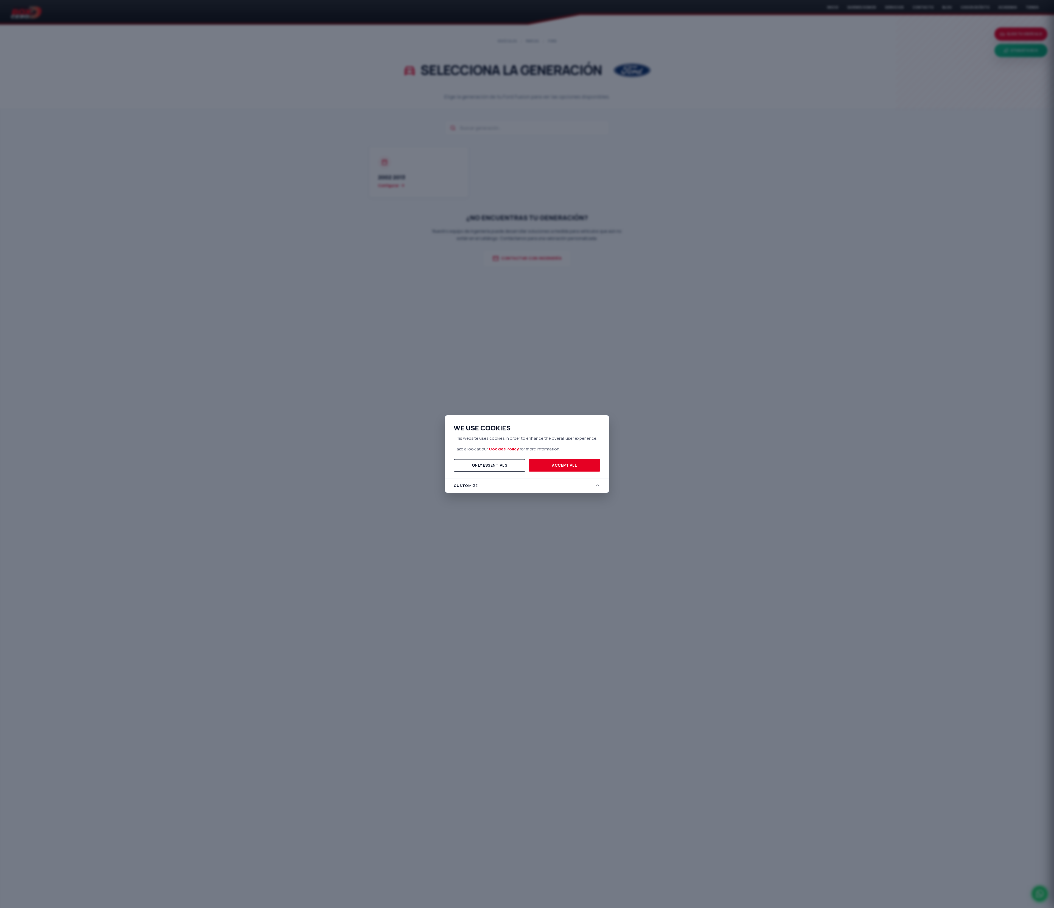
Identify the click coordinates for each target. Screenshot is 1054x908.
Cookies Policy (504, 449)
